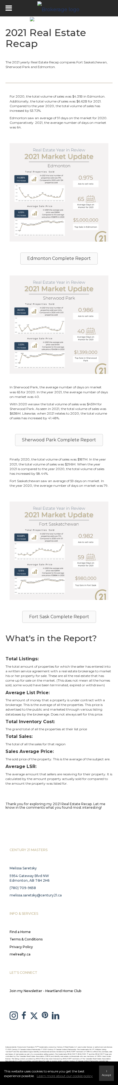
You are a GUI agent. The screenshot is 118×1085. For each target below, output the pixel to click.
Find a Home (20, 932)
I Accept (106, 1073)
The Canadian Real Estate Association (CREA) (33, 1056)
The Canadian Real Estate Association (96, 1059)
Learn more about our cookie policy (65, 1076)
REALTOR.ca (40, 1059)
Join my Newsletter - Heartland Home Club (45, 991)
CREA (88, 1052)
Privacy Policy (21, 947)
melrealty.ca (20, 954)
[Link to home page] (59, 8)
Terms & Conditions (26, 939)
